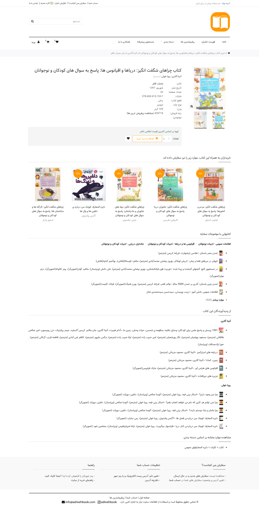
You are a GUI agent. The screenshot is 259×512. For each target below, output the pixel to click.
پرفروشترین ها (188, 42)
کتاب (221, 447)
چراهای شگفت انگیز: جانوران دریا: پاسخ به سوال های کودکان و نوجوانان (170, 211)
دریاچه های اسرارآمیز (207, 352)
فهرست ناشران (208, 42)
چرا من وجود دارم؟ (208, 394)
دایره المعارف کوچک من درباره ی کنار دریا (197, 426)
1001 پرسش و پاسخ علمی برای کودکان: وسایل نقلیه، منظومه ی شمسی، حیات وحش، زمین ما (170, 330)
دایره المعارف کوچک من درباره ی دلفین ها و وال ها (88, 209)
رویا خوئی (165, 76)
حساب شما (93, 3)
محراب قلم (158, 84)
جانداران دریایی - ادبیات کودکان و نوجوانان (122, 244)
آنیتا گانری (176, 76)
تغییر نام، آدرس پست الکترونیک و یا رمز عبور (136, 476)
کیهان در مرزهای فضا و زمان (203, 261)
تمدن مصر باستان (209, 253)
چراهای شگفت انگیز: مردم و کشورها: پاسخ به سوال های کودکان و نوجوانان (211, 211)
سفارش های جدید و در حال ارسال (191, 476)
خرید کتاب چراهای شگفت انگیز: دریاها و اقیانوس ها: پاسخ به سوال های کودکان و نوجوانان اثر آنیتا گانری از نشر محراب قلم (168, 53)
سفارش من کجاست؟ (77, 3)
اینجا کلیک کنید (53, 476)
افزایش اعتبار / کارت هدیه (53, 3)
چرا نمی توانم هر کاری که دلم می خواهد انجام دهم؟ (192, 402)
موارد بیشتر (218, 300)
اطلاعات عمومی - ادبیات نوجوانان (214, 244)
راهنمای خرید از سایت (82, 480)
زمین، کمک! (212, 360)
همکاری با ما (124, 42)
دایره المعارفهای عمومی (196, 447)
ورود (33, 42)
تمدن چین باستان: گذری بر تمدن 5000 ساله (195, 284)
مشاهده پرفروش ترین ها (140, 113)
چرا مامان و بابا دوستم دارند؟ (203, 410)
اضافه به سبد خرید (145, 139)
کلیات (213, 447)
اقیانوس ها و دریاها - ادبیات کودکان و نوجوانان (171, 244)
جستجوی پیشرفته (145, 42)
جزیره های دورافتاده (208, 376)
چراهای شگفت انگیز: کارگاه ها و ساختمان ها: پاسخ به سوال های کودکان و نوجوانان (48, 211)
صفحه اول (144, 498)
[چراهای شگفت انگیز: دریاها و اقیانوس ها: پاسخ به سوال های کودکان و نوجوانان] (192, 106)
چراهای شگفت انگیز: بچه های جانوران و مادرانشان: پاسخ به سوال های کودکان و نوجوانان (129, 211)
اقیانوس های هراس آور (206, 368)
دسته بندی (169, 42)
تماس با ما (33, 3)
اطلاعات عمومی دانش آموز (205, 292)
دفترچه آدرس (152, 480)
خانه (224, 42)
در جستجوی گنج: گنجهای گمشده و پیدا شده (195, 269)
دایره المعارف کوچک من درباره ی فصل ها (197, 418)
